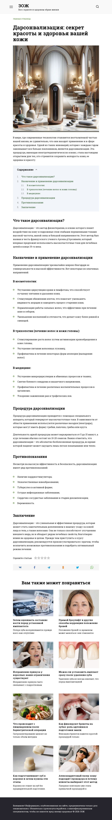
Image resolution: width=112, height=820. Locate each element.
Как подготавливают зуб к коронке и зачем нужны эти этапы (30, 778)
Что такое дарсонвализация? (38, 176)
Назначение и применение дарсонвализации (47, 181)
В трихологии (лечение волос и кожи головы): (52, 189)
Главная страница (22, 19)
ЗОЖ (23, 6)
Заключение (28, 207)
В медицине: (34, 193)
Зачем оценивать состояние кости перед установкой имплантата (30, 622)
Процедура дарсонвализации (38, 197)
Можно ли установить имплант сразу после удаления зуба (78, 673)
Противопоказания (32, 202)
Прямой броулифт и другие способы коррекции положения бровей (78, 622)
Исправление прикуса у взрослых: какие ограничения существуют (31, 674)
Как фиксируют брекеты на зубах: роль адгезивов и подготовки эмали (76, 726)
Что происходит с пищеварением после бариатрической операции (29, 726)
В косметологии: (36, 185)
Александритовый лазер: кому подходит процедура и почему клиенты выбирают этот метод (78, 778)
